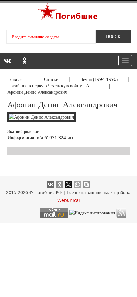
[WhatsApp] (77, 184)
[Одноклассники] (59, 184)
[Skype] (86, 184)
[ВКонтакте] (50, 184)
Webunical (68, 200)
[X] (68, 184)
